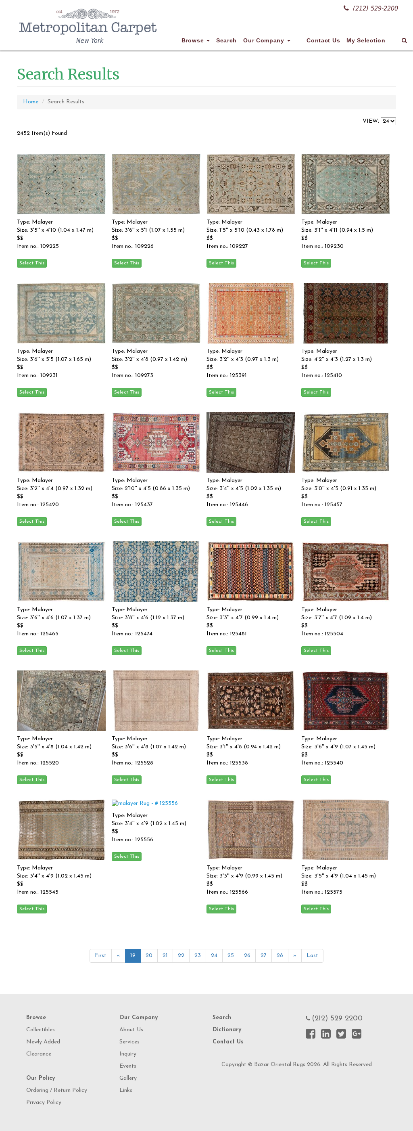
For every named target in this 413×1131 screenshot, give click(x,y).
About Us (131, 1030)
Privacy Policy (43, 1103)
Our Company (264, 40)
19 (133, 956)
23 (197, 956)
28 (280, 956)
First (100, 956)
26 (247, 956)
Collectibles (40, 1030)
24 (214, 956)
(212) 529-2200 (375, 8)
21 (165, 956)
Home (30, 102)
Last (312, 956)
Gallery (128, 1078)
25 (230, 956)
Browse (193, 40)
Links (125, 1090)
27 (264, 956)
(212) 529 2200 (337, 1018)
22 (181, 956)
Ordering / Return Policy (56, 1090)
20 (149, 956)
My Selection (365, 40)
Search (226, 40)
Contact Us (323, 40)
